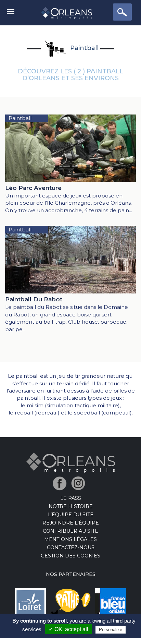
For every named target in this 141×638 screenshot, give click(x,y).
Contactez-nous (70, 547)
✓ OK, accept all (68, 629)
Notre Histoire (71, 506)
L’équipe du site (70, 514)
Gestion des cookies (70, 556)
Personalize (110, 629)
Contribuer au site (70, 531)
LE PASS (70, 498)
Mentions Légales (70, 539)
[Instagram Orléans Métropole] (80, 482)
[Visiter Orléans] (70, 462)
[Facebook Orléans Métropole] (61, 482)
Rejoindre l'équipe (70, 523)
